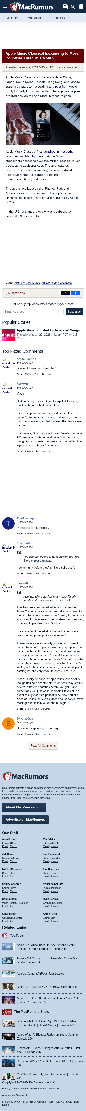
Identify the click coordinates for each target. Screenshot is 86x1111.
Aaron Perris (50, 913)
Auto (69, 1101)
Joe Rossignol (70, 67)
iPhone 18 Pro (61, 17)
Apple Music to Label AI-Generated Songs (48, 330)
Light (76, 1101)
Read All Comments (43, 745)
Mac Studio (35, 17)
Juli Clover (8, 854)
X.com (13, 846)
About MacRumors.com (24, 807)
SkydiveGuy (25, 718)
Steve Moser (9, 913)
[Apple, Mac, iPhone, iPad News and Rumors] (32, 11)
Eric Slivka (49, 839)
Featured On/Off (12, 1101)
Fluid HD (59, 1101)
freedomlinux (26, 543)
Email (5, 846)
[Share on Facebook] (75, 293)
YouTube (16, 935)
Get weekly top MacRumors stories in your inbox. (43, 304)
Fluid (50, 1101)
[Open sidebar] (81, 7)
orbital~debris (26, 359)
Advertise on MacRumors (25, 819)
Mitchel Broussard (12, 869)
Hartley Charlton (11, 884)
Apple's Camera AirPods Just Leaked (40, 973)
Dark (4, 1104)
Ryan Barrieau (51, 899)
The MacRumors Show (31, 1011)
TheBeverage (25, 518)
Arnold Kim (8, 839)
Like (38, 374)
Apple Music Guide (27, 282)
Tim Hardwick (51, 869)
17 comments (16, 293)
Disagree (47, 374)
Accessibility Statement (14, 1095)
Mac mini (12, 17)
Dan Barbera (9, 899)
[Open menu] (4, 6)
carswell (22, 384)
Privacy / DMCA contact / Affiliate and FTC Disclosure (30, 1088)
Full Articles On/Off (34, 1101)
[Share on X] (65, 293)
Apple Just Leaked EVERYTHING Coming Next (47, 986)
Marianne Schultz (53, 884)
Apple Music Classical (57, 282)
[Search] (74, 7)
